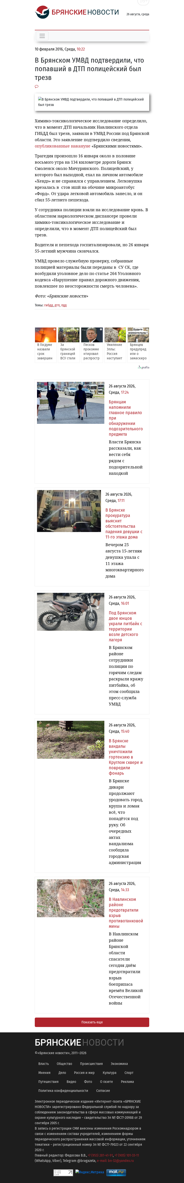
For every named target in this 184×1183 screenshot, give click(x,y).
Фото (88, 1082)
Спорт (129, 1073)
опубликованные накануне (62, 146)
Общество (64, 1064)
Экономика (119, 1064)
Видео (71, 1082)
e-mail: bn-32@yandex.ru (115, 1161)
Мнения (44, 1073)
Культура (109, 1073)
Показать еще (92, 1022)
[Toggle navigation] (42, 35)
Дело (62, 1073)
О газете (106, 1082)
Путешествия (48, 1082)
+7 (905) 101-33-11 (126, 1155)
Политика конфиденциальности (63, 1090)
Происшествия (91, 1064)
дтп (57, 305)
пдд (64, 305)
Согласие (103, 1090)
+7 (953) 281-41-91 (100, 1155)
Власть (43, 1064)
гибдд (48, 305)
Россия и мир (84, 1073)
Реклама (127, 1082)
